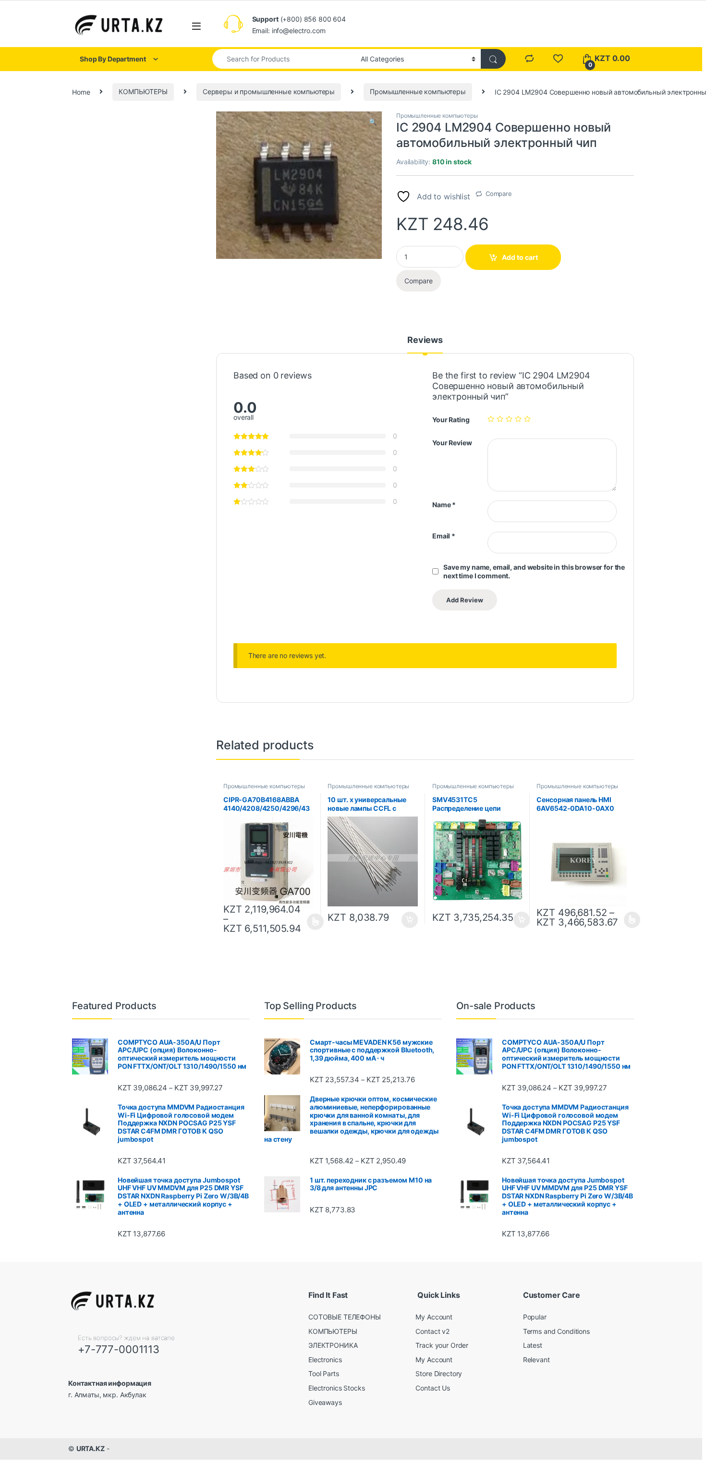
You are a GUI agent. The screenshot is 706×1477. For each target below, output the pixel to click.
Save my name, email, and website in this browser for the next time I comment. (534, 571)
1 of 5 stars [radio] (490, 418)
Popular (535, 1317)
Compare (499, 193)
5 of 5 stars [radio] (527, 418)
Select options (312, 922)
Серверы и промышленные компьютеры (269, 91)
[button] (373, 122)
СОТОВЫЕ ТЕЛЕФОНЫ (344, 1317)
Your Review (452, 443)
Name (444, 504)
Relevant (536, 1359)
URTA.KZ (90, 1448)
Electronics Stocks (336, 1388)
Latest (532, 1345)
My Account (433, 1317)
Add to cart (520, 257)
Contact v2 (432, 1331)
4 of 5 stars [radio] (518, 418)
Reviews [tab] (425, 340)
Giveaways (325, 1402)
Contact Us (432, 1388)
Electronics (324, 1359)
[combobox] (283, 59)
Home (81, 91)
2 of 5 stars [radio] (500, 418)
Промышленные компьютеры (418, 91)
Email (443, 536)
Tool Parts (323, 1373)
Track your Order (441, 1345)
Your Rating (450, 419)
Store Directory (438, 1373)
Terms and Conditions (556, 1331)
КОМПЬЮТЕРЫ (143, 91)
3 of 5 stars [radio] (509, 418)
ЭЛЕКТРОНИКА (332, 1345)
